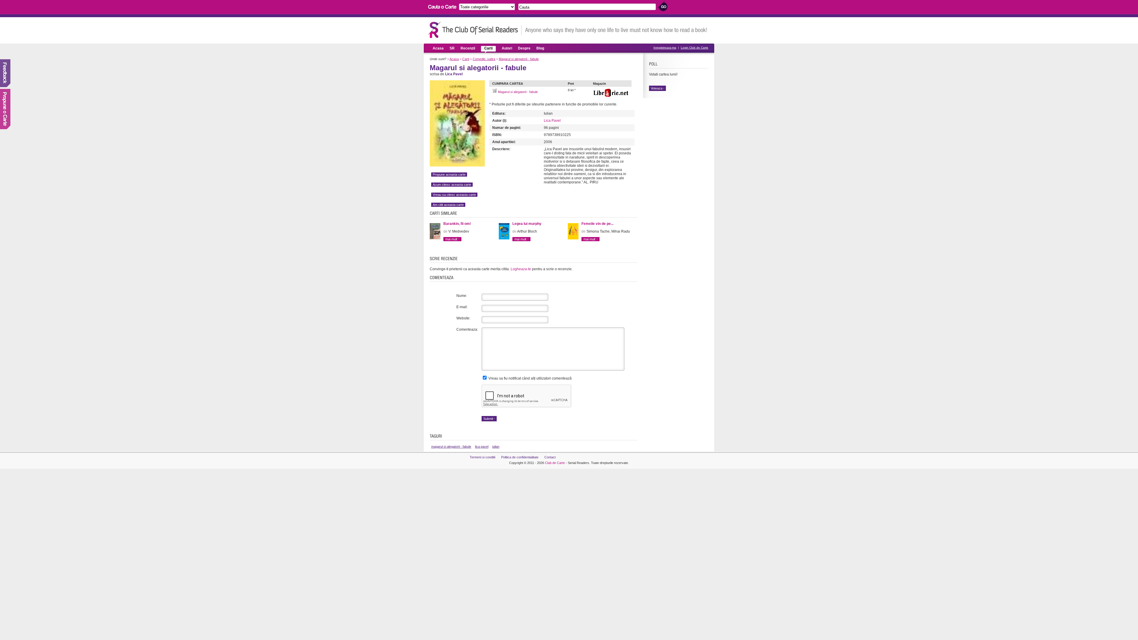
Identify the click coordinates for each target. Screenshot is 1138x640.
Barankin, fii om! (457, 224)
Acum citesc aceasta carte (452, 184)
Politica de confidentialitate (519, 457)
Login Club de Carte (694, 47)
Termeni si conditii (482, 457)
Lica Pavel (552, 121)
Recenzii (468, 48)
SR (452, 48)
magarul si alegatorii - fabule (451, 446)
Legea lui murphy (526, 224)
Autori (507, 48)
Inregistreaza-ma (664, 47)
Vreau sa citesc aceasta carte (454, 194)
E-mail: (462, 307)
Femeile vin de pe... (597, 224)
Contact (550, 457)
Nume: (461, 296)
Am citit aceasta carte (448, 205)
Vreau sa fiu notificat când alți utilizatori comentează (530, 378)
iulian (495, 446)
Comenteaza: (467, 329)
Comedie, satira (484, 59)
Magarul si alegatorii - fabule (519, 59)
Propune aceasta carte (449, 174)
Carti (488, 48)
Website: (463, 318)
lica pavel (481, 446)
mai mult (451, 239)
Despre (524, 48)
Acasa (438, 48)
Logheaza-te (521, 269)
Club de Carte (555, 463)
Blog (540, 48)
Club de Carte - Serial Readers (475, 30)
